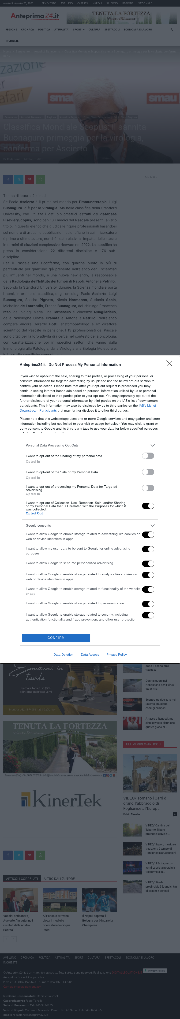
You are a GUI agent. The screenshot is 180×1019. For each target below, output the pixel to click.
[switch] (148, 456)
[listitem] (90, 445)
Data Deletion (63, 654)
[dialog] (90, 509)
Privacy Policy (116, 654)
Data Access (90, 654)
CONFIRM (56, 638)
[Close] (170, 365)
